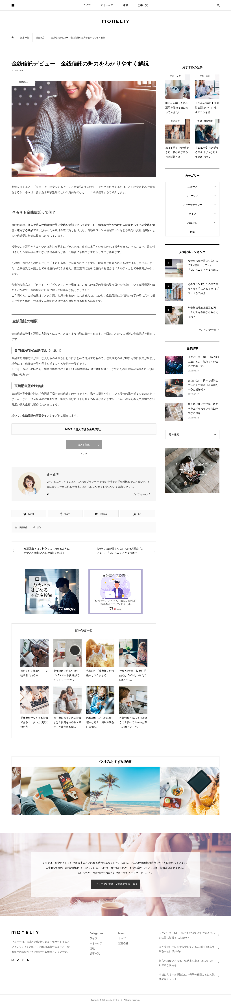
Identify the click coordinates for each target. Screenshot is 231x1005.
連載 (125, 5)
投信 (39, 527)
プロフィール (139, 494)
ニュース (192, 186)
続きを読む (84, 444)
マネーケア (107, 5)
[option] (46, 791)
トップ (122, 938)
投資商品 (23, 527)
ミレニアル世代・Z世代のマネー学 (115, 884)
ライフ (87, 5)
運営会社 (123, 943)
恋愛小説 (192, 222)
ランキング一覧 (207, 329)
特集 (192, 232)
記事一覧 (143, 5)
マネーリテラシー (192, 204)
